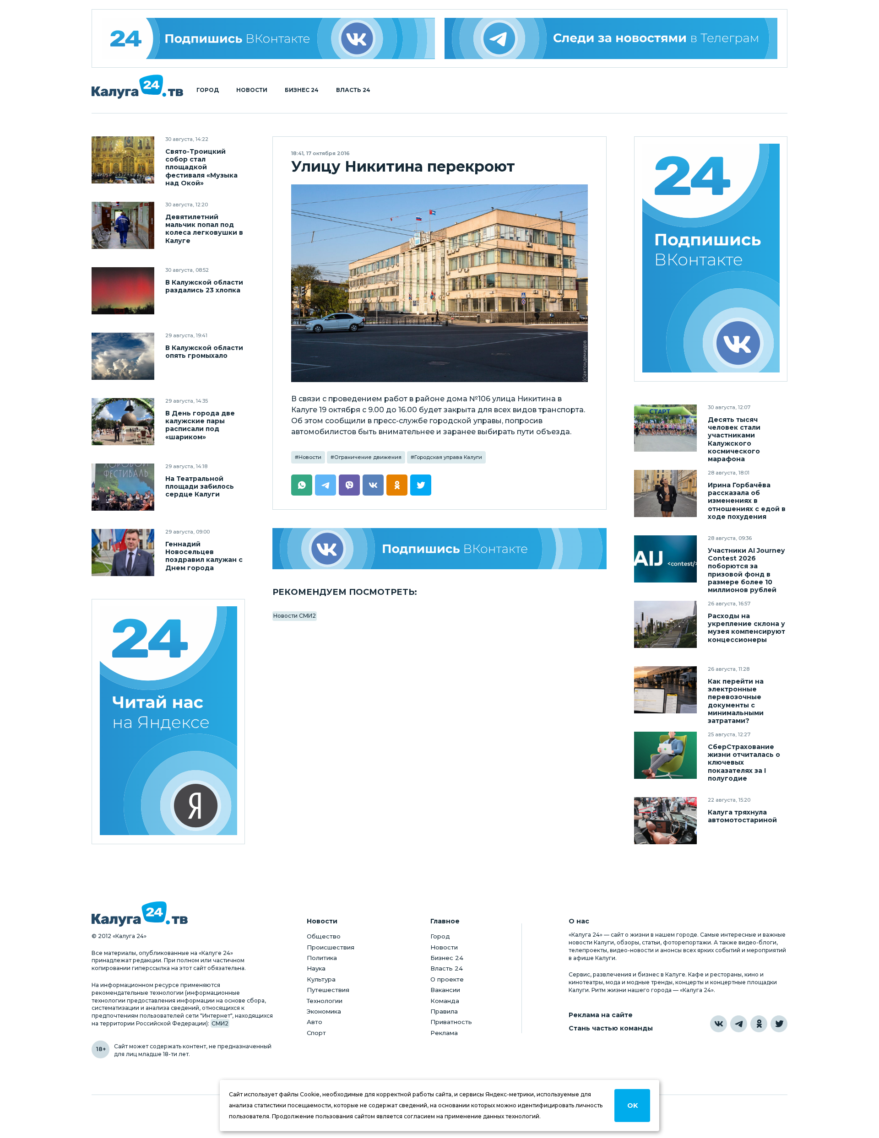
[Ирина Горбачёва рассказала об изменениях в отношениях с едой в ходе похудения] (665, 493)
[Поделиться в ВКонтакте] (373, 485)
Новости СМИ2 (294, 615)
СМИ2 (220, 1023)
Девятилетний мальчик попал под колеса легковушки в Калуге (204, 228)
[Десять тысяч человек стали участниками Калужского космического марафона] (665, 428)
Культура (321, 979)
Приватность (451, 1021)
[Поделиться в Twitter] (420, 485)
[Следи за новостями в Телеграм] (611, 38)
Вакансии (445, 989)
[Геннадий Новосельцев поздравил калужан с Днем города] (123, 552)
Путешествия (328, 989)
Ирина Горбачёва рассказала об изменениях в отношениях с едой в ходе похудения (747, 500)
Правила (444, 1011)
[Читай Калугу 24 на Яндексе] (168, 721)
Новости (251, 90)
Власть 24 (353, 90)
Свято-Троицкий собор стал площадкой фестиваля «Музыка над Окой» (201, 167)
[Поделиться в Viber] (349, 485)
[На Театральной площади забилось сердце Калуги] (123, 487)
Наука (316, 968)
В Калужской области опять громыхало (204, 352)
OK (632, 1105)
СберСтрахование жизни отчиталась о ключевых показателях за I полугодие (744, 762)
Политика (322, 957)
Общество (324, 936)
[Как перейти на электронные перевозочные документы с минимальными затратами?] (665, 689)
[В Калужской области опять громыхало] (123, 356)
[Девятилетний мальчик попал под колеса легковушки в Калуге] (123, 225)
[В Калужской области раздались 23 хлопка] (123, 290)
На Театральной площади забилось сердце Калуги (199, 486)
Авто (314, 1021)
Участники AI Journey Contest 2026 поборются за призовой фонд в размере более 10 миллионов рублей (746, 570)
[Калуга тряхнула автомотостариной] (665, 820)
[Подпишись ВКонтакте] (439, 548)
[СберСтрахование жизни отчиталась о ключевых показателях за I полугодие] (665, 755)
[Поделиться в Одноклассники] (397, 485)
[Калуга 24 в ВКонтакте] (718, 1023)
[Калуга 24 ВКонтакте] (268, 38)
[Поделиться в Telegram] (325, 485)
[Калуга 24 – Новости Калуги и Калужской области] (137, 86)
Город (207, 90)
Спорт (316, 1032)
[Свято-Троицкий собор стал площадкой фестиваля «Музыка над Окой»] (123, 159)
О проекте (447, 979)
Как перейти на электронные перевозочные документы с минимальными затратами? (736, 701)
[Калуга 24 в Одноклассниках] (758, 1023)
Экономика (324, 1011)
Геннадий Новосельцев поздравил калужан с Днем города (204, 556)
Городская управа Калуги (448, 457)
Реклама (444, 1032)
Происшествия (330, 947)
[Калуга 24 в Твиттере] (778, 1023)
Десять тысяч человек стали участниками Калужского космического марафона (734, 439)
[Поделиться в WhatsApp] (301, 485)
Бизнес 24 (302, 90)
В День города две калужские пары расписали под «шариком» (200, 425)
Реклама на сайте (601, 1015)
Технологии (324, 1000)
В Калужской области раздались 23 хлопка (204, 286)
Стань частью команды (611, 1028)
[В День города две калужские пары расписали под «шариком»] (123, 421)
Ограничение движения (368, 457)
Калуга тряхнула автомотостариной (742, 816)
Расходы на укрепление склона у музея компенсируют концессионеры (746, 627)
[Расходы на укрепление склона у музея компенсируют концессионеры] (665, 624)
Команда (444, 1000)
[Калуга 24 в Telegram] (738, 1023)
